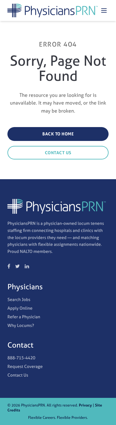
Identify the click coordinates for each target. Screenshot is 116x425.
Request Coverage (25, 366)
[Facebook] (8, 266)
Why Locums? (20, 325)
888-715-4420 (21, 358)
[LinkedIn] (27, 266)
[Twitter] (17, 266)
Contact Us (58, 153)
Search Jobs (18, 299)
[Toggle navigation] (104, 10)
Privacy (85, 405)
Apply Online (19, 308)
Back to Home (58, 134)
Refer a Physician (23, 317)
